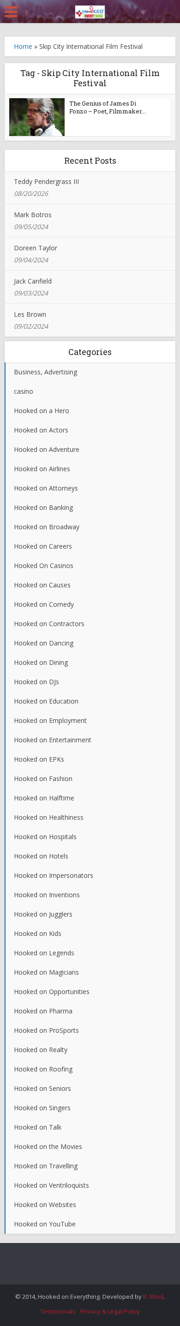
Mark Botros (33, 214)
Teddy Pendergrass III (46, 181)
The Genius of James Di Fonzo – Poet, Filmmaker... (107, 107)
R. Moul (153, 1296)
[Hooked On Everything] (90, 10)
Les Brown (30, 314)
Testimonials (58, 1311)
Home (23, 46)
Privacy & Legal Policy (110, 1311)
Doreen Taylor (35, 247)
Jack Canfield (33, 281)
